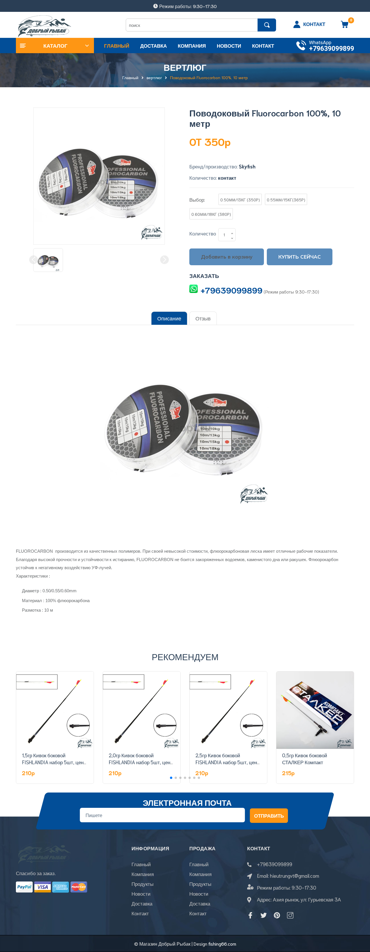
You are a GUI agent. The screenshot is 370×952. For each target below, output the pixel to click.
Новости (141, 893)
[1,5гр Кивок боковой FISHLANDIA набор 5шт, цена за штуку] (55, 710)
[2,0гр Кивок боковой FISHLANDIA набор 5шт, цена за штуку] (141, 710)
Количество (202, 233)
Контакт (140, 913)
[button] (171, 778)
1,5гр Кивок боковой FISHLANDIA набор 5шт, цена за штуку (54, 762)
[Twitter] (263, 915)
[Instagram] (290, 915)
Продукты (142, 883)
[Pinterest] (277, 915)
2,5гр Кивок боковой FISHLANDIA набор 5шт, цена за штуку (227, 762)
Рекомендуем (185, 656)
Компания (143, 874)
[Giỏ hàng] (344, 26)
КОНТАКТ (314, 24)
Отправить (269, 815)
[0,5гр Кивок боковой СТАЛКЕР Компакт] (315, 710)
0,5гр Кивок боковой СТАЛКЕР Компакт (304, 758)
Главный (141, 864)
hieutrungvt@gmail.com (294, 875)
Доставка (142, 903)
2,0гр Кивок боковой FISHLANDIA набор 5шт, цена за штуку (141, 762)
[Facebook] (250, 915)
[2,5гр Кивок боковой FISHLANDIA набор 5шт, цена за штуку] (228, 710)
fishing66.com (222, 943)
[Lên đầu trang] (358, 921)
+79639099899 (331, 49)
